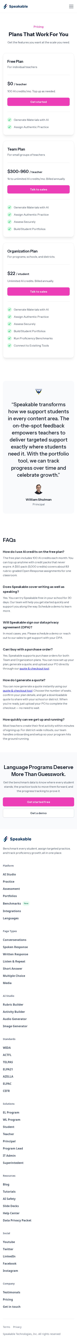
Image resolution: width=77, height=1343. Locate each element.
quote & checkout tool (34, 668)
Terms (6, 1327)
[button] (70, 6)
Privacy (17, 1327)
